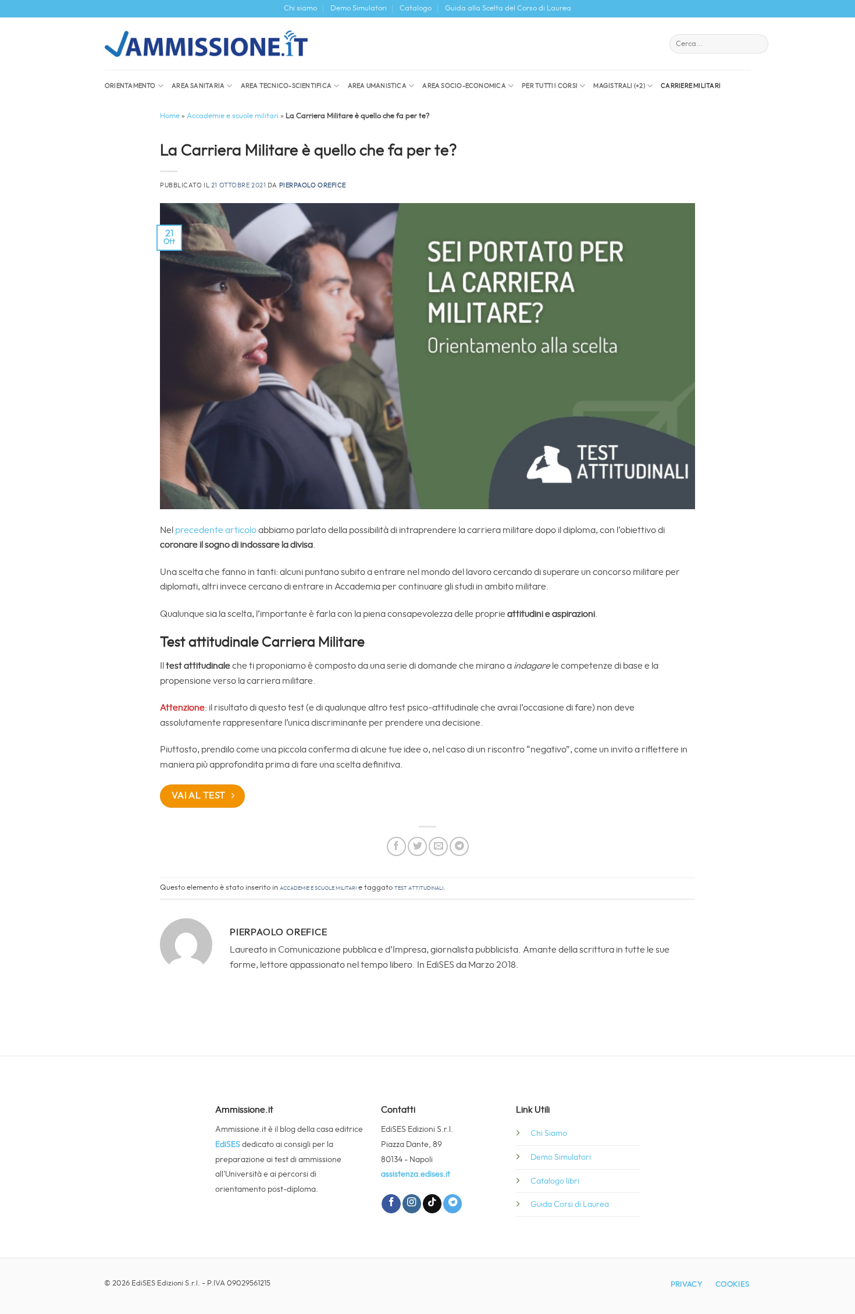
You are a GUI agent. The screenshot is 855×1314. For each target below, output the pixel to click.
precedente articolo (215, 530)
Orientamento (130, 86)
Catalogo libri (554, 1181)
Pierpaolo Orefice (313, 185)
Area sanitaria (198, 86)
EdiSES (227, 1144)
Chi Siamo (548, 1133)
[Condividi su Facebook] (396, 846)
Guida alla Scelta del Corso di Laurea (508, 8)
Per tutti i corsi (550, 86)
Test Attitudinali (418, 888)
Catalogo (416, 8)
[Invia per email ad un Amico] (438, 846)
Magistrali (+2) (618, 86)
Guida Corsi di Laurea (569, 1204)
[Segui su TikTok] (432, 1203)
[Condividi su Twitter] (417, 846)
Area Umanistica (377, 86)
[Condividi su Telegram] (459, 846)
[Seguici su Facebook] (391, 1203)
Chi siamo (300, 8)
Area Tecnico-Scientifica (286, 86)
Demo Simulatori (358, 8)
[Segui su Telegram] (452, 1203)
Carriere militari (691, 86)
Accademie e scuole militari (233, 116)
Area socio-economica (463, 86)
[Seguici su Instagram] (411, 1203)
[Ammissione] (206, 43)
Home (170, 116)
